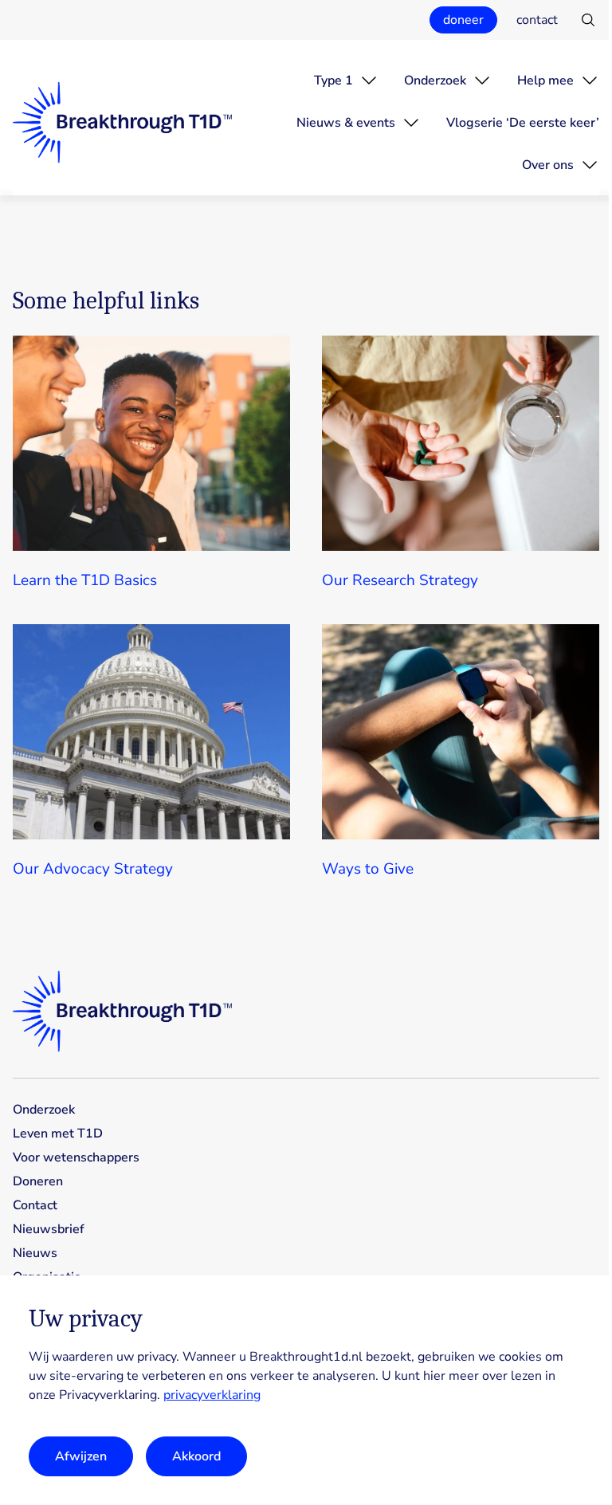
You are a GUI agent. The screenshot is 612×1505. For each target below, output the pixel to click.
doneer (463, 20)
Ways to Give (368, 869)
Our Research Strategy (400, 580)
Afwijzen (81, 1456)
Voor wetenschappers (76, 1157)
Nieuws (35, 1253)
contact (537, 20)
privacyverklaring (212, 1395)
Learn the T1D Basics (85, 580)
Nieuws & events (345, 123)
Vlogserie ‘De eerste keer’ (522, 123)
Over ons (548, 165)
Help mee (545, 80)
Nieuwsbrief (48, 1229)
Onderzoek (435, 80)
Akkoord (196, 1456)
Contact (35, 1205)
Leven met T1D (58, 1133)
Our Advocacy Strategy (93, 869)
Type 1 (333, 80)
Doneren (38, 1181)
